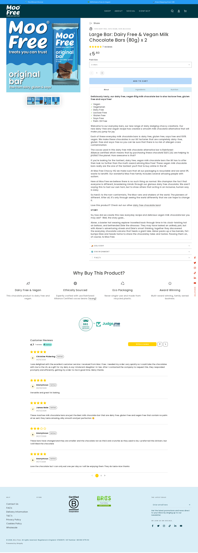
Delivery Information (17, 511)
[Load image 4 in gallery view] (56, 101)
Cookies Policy (14, 523)
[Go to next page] (105, 475)
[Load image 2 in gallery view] (39, 101)
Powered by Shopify (14, 543)
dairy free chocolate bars (146, 205)
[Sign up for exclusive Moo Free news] (190, 504)
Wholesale (11, 527)
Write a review (142, 344)
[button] (172, 11)
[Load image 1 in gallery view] (31, 101)
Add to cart (140, 81)
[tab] (106, 89)
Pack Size (93, 60)
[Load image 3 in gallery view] (47, 101)
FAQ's (9, 508)
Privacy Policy (13, 519)
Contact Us (12, 504)
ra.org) (92, 298)
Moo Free (17, 540)
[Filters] (159, 344)
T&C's (9, 515)
